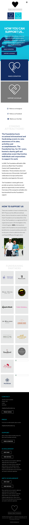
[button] (3, 247)
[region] (14, 41)
